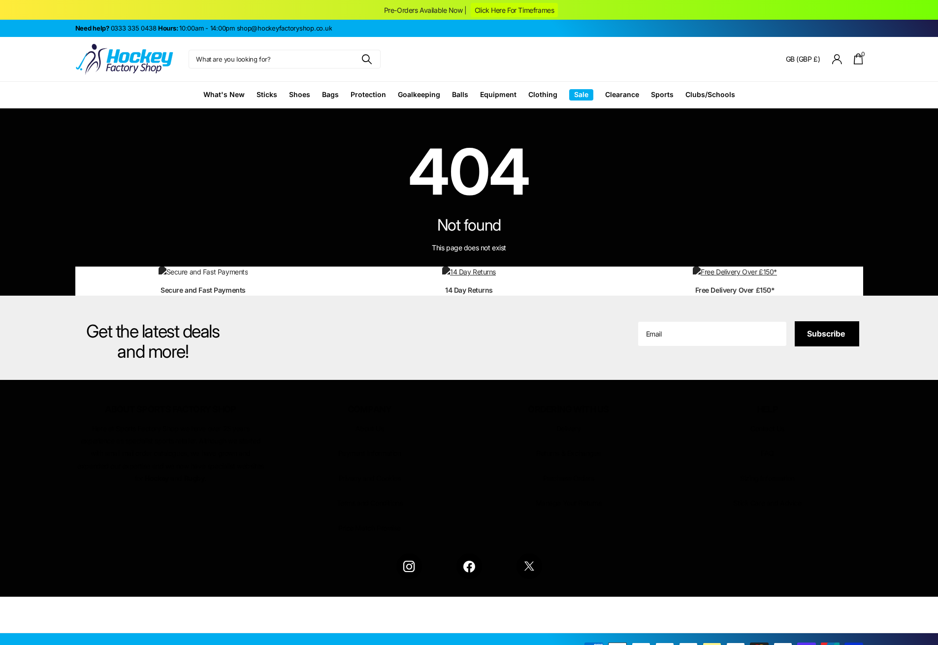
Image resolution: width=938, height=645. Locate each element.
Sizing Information (767, 478)
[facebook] (469, 566)
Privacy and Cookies (370, 478)
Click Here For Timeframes (514, 10)
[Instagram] (409, 566)
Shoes (299, 94)
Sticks (267, 94)
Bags (330, 94)
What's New (224, 94)
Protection (368, 94)
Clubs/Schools (710, 94)
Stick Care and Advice (767, 503)
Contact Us (767, 428)
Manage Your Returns (569, 503)
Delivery (568, 428)
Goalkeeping (419, 94)
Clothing (542, 94)
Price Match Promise (369, 528)
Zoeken (367, 59)
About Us (370, 428)
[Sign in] (837, 59)
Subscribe (827, 334)
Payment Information (369, 453)
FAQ (767, 453)
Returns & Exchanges (568, 453)
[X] (529, 566)
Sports (662, 94)
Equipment (498, 94)
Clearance (622, 94)
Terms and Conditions (370, 503)
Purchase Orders (568, 478)
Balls (460, 94)
